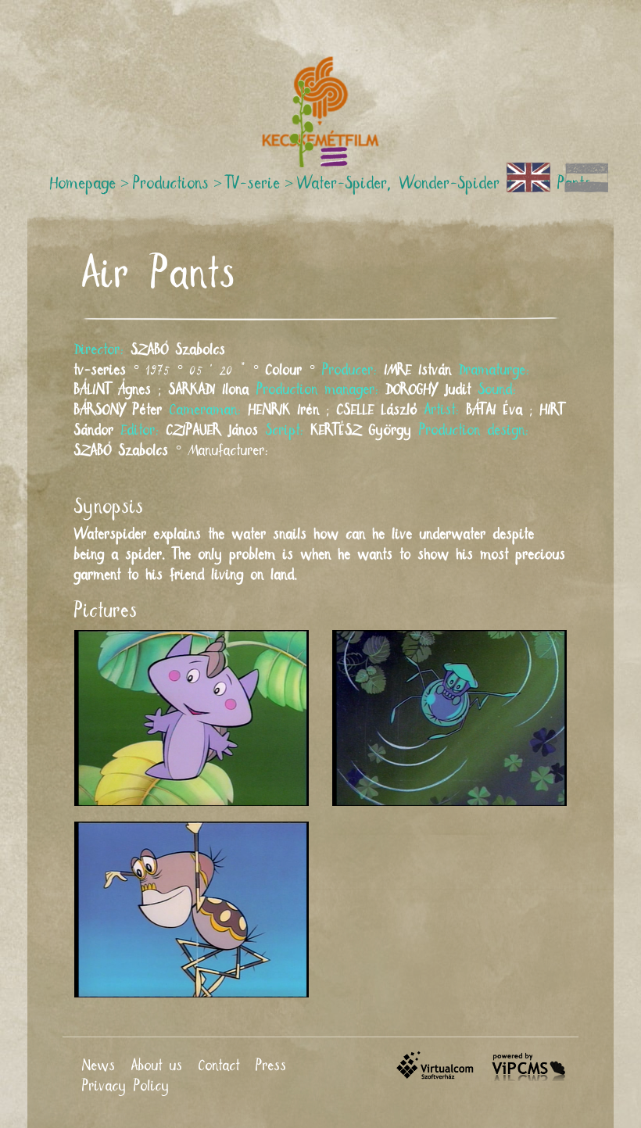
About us (157, 1066)
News (99, 1066)
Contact (219, 1066)
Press (271, 1066)
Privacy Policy (126, 1086)
